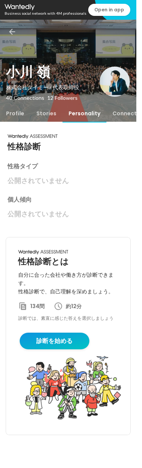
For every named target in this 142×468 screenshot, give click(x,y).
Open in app (109, 9)
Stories (46, 113)
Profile (15, 113)
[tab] (15, 113)
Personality (84, 113)
